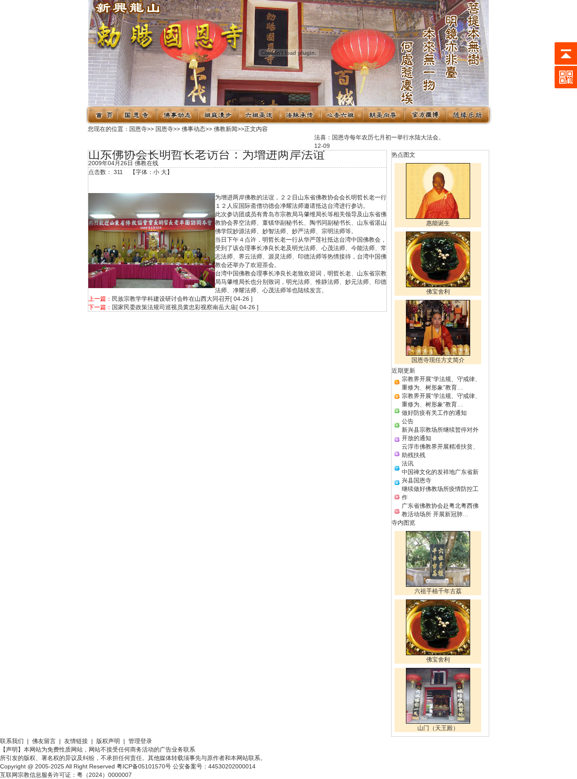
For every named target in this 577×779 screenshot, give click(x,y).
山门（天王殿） (438, 728)
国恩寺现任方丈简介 (438, 360)
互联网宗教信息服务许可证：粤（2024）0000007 (66, 774)
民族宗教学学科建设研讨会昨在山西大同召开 (171, 298)
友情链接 (76, 741)
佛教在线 (146, 163)
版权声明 (108, 741)
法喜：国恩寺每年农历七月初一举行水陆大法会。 (373, 137)
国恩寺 (138, 128)
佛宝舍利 (438, 291)
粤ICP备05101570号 (144, 766)
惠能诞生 (438, 223)
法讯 (408, 463)
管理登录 (140, 741)
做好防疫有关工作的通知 (434, 412)
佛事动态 (193, 128)
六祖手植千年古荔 (438, 591)
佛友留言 (44, 741)
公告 (408, 421)
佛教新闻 (225, 128)
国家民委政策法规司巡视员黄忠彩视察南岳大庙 (174, 307)
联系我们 (12, 741)
